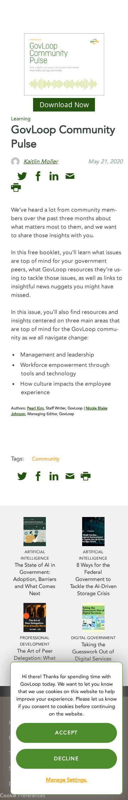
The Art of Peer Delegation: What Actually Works (34, 658)
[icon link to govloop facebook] (38, 176)
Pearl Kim (35, 408)
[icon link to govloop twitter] (22, 176)
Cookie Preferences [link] (22, 795)
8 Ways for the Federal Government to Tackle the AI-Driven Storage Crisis (93, 579)
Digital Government (93, 638)
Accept (66, 732)
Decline (66, 758)
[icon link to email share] (70, 176)
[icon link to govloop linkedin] (54, 176)
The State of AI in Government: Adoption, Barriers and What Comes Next (34, 579)
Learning (21, 118)
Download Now (64, 104)
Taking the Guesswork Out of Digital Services (93, 651)
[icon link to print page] (16, 187)
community (45, 458)
